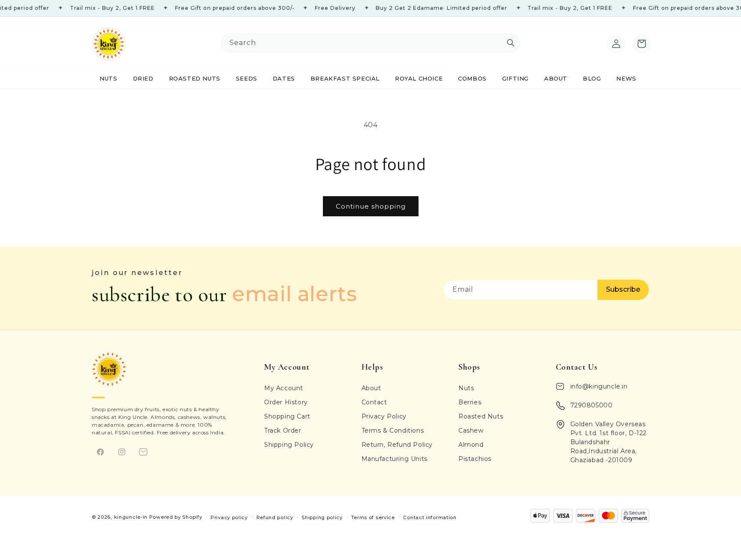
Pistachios (474, 459)
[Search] (597, 43)
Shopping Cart (287, 416)
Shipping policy (322, 517)
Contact (374, 402)
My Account (283, 388)
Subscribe (623, 289)
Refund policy (274, 517)
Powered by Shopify (175, 517)
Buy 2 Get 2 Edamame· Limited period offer (428, 8)
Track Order (282, 430)
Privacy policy (229, 517)
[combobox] (370, 43)
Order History (286, 402)
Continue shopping (371, 206)
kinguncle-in (131, 517)
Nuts (466, 388)
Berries (469, 402)
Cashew (471, 430)
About (371, 388)
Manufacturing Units (394, 459)
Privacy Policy (384, 416)
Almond (471, 444)
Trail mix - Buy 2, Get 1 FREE (99, 8)
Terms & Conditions (392, 430)
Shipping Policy (289, 444)
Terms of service (373, 517)
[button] (641, 43)
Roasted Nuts (480, 416)
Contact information (429, 517)
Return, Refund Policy (397, 444)
